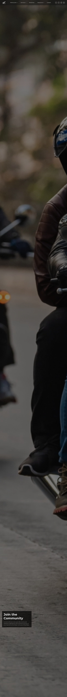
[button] (13, 2)
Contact (49, 2)
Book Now (31, 2)
